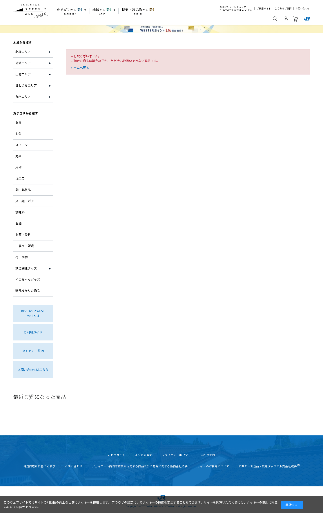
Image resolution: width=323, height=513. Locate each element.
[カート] (295, 20)
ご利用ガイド (263, 8)
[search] (275, 18)
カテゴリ (70, 11)
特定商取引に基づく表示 (39, 466)
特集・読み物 (139, 11)
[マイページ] (286, 20)
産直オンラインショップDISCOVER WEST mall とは (236, 8)
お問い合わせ (302, 8)
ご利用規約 (208, 455)
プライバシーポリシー (176, 455)
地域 (103, 11)
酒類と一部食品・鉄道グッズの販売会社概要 (268, 466)
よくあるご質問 (283, 8)
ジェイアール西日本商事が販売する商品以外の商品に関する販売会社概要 (140, 466)
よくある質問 (143, 455)
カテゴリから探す (25, 113)
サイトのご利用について (213, 466)
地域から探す (22, 42)
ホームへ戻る (80, 67)
